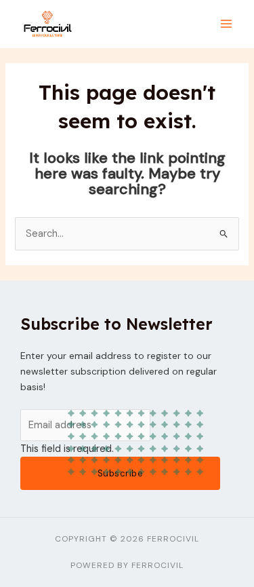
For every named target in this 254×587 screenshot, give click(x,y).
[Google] (238, 342)
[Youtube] (238, 313)
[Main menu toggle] (226, 24)
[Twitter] (238, 283)
